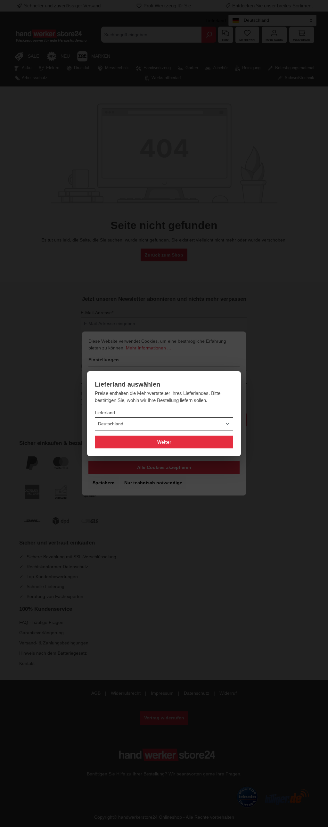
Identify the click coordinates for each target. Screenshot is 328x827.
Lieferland (105, 412)
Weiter (164, 442)
